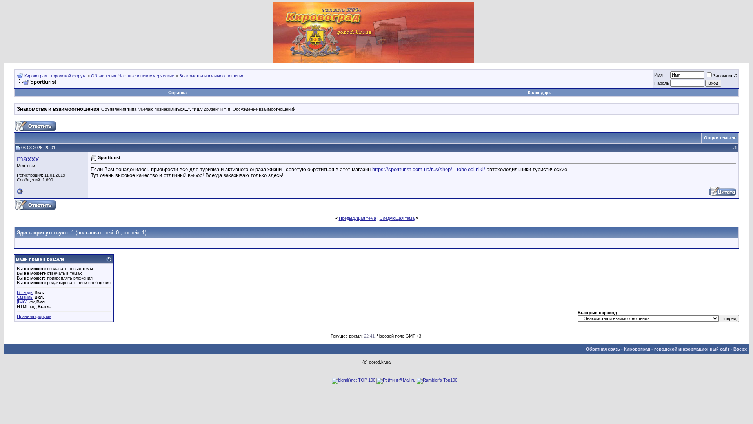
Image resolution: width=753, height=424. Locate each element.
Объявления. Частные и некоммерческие (132, 75)
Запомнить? (725, 75)
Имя (658, 75)
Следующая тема (397, 218)
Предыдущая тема (357, 218)
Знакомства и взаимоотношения (211, 75)
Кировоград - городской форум (55, 75)
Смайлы (25, 297)
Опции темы (717, 137)
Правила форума (34, 316)
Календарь (539, 92)
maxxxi (29, 159)
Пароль (661, 83)
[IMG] (22, 302)
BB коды (25, 292)
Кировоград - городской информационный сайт (676, 349)
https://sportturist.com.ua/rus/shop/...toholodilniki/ (428, 169)
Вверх (740, 349)
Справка (177, 92)
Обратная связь (603, 349)
